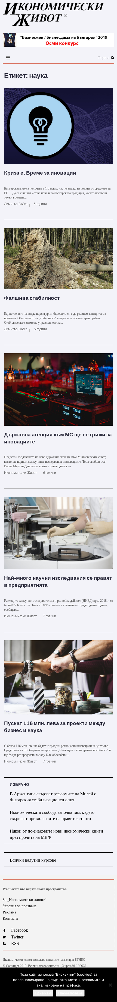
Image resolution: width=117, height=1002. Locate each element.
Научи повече (70, 993)
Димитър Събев (15, 204)
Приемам (43, 993)
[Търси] (76, 57)
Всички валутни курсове (33, 860)
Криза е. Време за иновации (40, 173)
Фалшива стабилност (32, 298)
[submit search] (112, 57)
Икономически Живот (20, 473)
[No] (110, 985)
